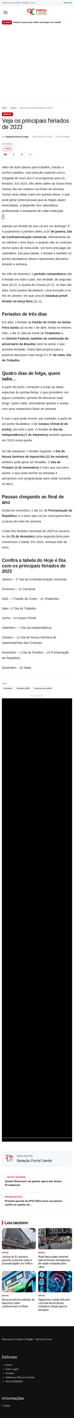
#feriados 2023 (23, 688)
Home (9, 1364)
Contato (10, 1373)
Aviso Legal (12, 1369)
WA (5, 154)
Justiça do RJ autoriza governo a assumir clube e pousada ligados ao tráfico (17, 1260)
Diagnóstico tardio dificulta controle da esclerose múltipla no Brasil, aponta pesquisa (54, 1305)
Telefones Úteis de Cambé (20, 1377)
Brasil (13, 108)
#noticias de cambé (43, 688)
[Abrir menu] (5, 12)
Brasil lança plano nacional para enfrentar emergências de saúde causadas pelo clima (54, 1262)
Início (4, 108)
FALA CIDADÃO (14, 1381)
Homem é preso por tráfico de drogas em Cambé (37, 22)
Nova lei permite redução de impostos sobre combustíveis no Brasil (18, 1303)
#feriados (8, 688)
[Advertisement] (37, 65)
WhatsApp (68, 3)
